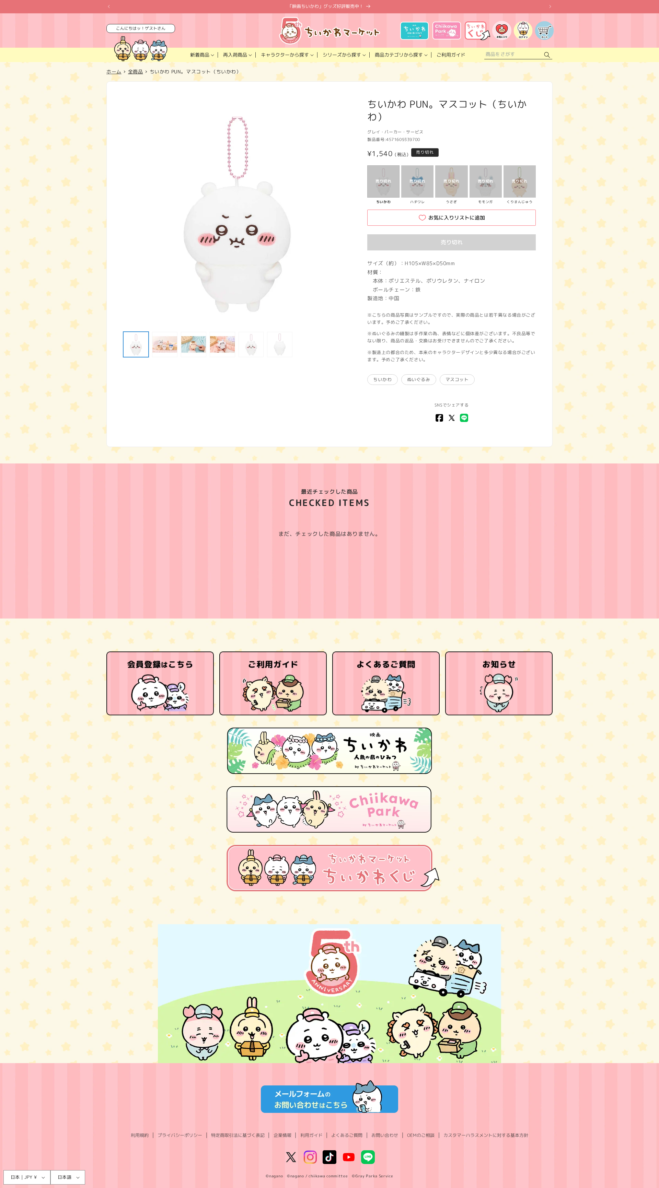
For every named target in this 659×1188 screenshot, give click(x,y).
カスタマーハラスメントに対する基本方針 (485, 1135)
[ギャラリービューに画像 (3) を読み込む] (193, 344)
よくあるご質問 (346, 1135)
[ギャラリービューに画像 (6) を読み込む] (279, 344)
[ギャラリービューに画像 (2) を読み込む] (164, 344)
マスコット (457, 379)
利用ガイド (311, 1135)
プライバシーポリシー (180, 1135)
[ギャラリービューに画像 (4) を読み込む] (222, 344)
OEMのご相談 (421, 1135)
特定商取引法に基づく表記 (238, 1135)
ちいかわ (382, 379)
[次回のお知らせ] (550, 6)
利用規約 (140, 1135)
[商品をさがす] (547, 55)
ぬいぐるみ (418, 379)
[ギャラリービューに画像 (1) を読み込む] (136, 344)
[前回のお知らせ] (108, 6)
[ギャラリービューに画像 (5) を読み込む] (251, 344)
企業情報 (282, 1135)
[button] (201, 55)
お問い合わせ (384, 1135)
